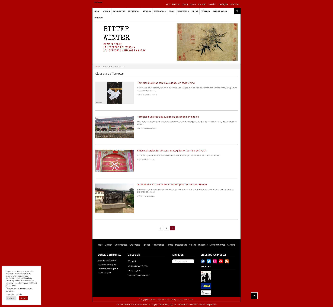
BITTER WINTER (116, 34)
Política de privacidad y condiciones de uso (175, 300)
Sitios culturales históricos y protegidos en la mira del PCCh (171, 150)
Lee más (10, 294)
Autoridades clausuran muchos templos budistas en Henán (172, 184)
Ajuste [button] (19, 294)
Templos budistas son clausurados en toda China (166, 83)
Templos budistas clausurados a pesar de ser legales (168, 116)
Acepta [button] (23, 298)
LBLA (147, 304)
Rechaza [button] (10, 298)
